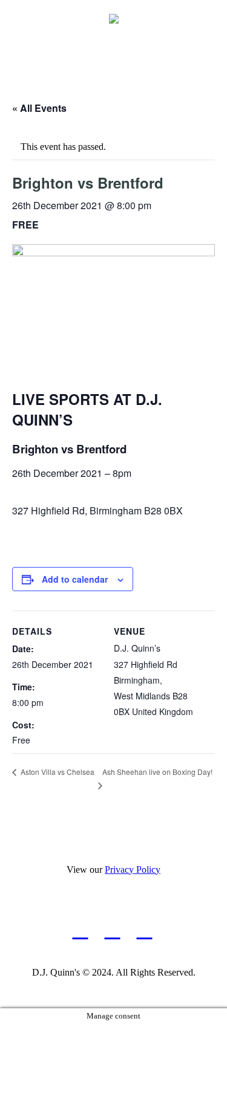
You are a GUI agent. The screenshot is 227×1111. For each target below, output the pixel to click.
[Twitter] (144, 930)
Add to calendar (75, 579)
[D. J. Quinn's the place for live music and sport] (114, 18)
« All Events (39, 108)
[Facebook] (80, 930)
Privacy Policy (132, 869)
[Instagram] (112, 930)
